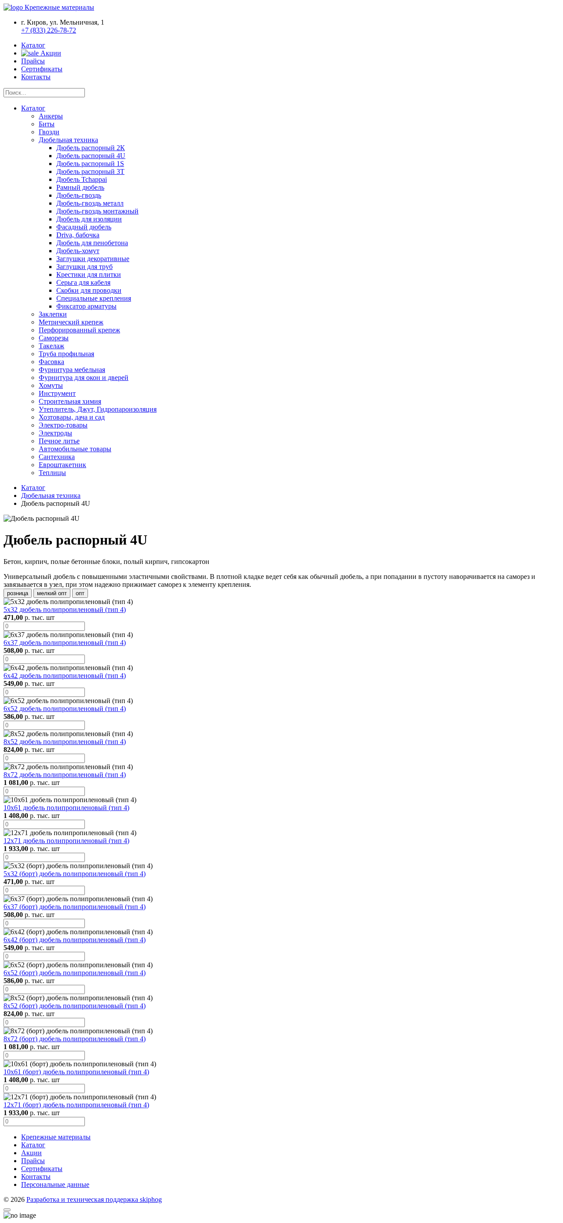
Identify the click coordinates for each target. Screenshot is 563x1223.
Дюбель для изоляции (89, 219)
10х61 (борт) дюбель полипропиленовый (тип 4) (76, 1072)
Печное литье (59, 441)
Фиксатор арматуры (86, 306)
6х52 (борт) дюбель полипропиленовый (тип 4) (75, 972)
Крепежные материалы (56, 1137)
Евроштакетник (62, 464)
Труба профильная (66, 353)
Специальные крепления (93, 298)
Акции (50, 53)
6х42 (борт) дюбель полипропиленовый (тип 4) (75, 939)
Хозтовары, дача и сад (72, 417)
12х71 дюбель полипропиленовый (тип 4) (66, 840)
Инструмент (57, 393)
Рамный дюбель (80, 187)
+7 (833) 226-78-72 (48, 30)
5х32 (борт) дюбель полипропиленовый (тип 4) (75, 873)
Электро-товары (63, 425)
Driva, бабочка (77, 235)
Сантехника (57, 456)
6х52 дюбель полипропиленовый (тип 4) (65, 708)
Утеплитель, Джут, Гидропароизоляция (98, 409)
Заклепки (53, 314)
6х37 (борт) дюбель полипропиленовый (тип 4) (75, 906)
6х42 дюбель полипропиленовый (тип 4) (65, 675)
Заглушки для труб (84, 266)
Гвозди (49, 132)
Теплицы (52, 472)
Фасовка (51, 361)
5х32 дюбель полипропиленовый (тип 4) (65, 609)
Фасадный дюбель (83, 227)
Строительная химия (70, 401)
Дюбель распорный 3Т (90, 171)
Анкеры (51, 116)
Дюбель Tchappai (81, 179)
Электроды (55, 433)
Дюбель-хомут (77, 250)
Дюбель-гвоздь (78, 195)
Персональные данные (55, 1184)
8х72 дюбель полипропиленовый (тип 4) (65, 774)
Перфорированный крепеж (79, 330)
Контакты (36, 77)
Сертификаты (41, 69)
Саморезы (54, 338)
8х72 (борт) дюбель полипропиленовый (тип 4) (75, 1038)
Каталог (33, 45)
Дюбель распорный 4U (90, 155)
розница (17, 593)
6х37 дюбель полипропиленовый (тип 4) (65, 642)
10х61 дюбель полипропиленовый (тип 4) (66, 807)
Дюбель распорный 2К (90, 147)
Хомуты (51, 385)
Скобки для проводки (88, 290)
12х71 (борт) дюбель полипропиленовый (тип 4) (76, 1105)
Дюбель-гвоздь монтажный (97, 211)
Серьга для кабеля (83, 282)
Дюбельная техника (68, 140)
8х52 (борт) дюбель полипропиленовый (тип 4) (75, 1005)
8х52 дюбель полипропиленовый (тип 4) (65, 741)
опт (80, 593)
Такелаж (51, 346)
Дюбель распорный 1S (90, 163)
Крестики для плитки (88, 274)
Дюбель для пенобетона (92, 243)
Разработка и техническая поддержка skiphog (94, 1199)
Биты (47, 124)
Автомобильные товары (75, 449)
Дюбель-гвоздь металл (90, 203)
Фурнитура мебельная (72, 369)
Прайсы (33, 61)
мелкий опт (52, 593)
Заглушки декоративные (92, 258)
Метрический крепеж (71, 322)
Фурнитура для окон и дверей (83, 377)
